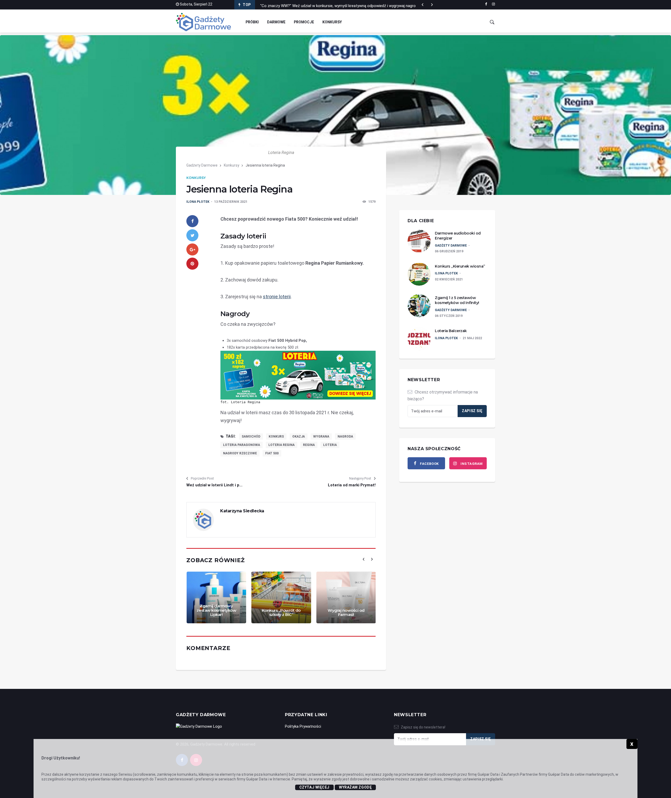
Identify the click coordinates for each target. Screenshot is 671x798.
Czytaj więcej (314, 787)
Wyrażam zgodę (355, 787)
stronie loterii (277, 296)
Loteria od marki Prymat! (352, 485)
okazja (298, 436)
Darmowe (276, 22)
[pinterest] (192, 264)
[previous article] (432, 4)
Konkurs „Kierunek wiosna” (460, 266)
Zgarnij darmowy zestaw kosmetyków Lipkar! (216, 610)
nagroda (345, 436)
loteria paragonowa (241, 445)
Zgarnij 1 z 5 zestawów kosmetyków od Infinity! (457, 300)
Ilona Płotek (197, 202)
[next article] (422, 4)
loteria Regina (281, 445)
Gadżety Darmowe (202, 165)
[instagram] (493, 4)
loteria (330, 445)
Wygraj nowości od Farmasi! (346, 612)
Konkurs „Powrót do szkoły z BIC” (281, 612)
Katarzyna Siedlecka (242, 510)
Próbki (252, 22)
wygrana (321, 436)
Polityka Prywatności (303, 726)
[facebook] (486, 4)
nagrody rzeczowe (240, 453)
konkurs (276, 436)
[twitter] (192, 235)
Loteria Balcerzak (451, 330)
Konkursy (332, 22)
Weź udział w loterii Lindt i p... (214, 485)
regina (309, 445)
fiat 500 (272, 453)
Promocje (304, 22)
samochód (251, 436)
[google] (192, 249)
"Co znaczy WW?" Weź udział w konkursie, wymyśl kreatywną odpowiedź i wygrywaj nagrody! (340, 4)
